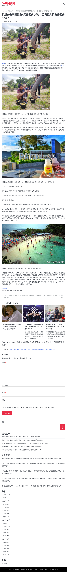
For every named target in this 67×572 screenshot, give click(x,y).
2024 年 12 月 (6, 520)
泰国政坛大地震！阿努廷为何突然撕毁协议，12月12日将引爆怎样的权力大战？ (25, 443)
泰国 (3, 63)
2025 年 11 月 (6, 494)
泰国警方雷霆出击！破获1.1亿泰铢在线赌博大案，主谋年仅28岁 (55, 326)
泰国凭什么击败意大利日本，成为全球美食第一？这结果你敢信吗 (21, 437)
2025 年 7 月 (5, 501)
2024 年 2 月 (5, 552)
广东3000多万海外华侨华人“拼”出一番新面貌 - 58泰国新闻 (19, 463)
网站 (3, 400)
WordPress (54, 569)
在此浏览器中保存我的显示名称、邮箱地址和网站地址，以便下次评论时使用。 (29, 407)
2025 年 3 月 (5, 510)
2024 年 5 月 (5, 542)
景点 (11, 290)
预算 (62, 66)
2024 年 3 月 (5, 548)
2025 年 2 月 (5, 513)
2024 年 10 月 (6, 526)
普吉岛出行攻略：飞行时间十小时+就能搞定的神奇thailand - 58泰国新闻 (32, 349)
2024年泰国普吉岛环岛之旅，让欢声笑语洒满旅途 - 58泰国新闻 (20, 478)
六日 (8, 290)
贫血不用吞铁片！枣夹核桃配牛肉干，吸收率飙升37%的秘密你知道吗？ (23, 440)
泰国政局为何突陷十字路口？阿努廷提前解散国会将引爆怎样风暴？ (21, 450)
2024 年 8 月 (5, 533)
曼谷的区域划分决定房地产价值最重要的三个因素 (47, 458)
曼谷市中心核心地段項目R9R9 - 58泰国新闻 (15, 458)
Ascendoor (41, 569)
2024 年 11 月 (6, 523)
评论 (4, 363)
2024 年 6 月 (5, 539)
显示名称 (5, 385)
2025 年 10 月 (6, 498)
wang (15, 21)
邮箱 (4, 393)
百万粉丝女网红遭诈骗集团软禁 (52, 486)
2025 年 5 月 (5, 507)
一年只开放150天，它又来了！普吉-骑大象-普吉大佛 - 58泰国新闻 (21, 471)
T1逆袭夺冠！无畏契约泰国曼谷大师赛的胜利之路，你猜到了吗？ (34, 326)
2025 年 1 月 (5, 517)
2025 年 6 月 (5, 504)
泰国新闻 (4, 288)
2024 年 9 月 (5, 529)
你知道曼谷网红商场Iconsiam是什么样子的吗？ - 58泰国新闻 (20, 486)
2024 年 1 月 (5, 555)
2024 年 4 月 (5, 545)
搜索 (3, 422)
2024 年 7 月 (5, 536)
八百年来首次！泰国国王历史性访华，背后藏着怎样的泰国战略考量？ (22, 446)
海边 (18, 290)
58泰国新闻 (8, 3)
